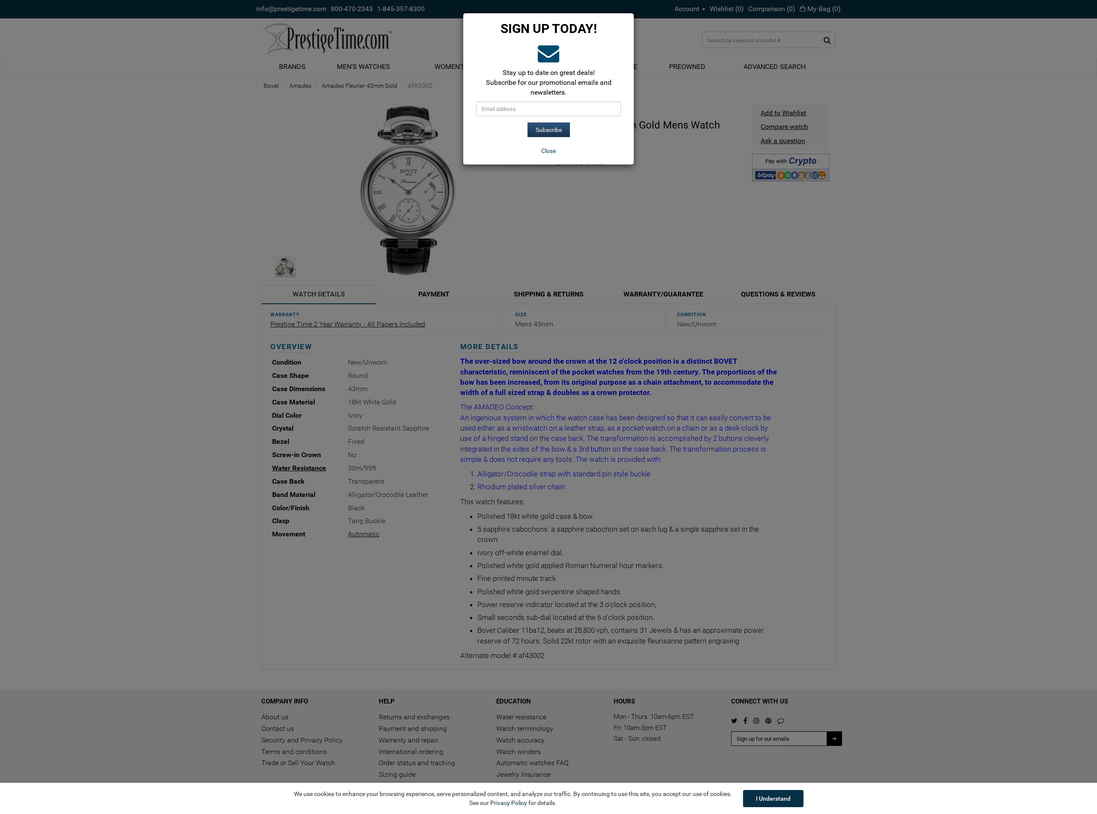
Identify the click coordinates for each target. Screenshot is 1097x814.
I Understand (773, 798)
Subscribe (548, 129)
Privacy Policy (508, 802)
